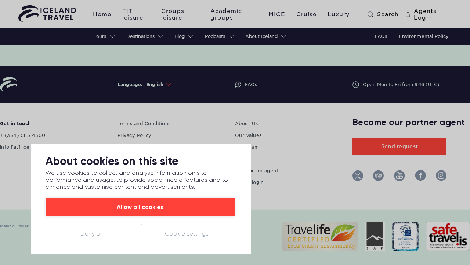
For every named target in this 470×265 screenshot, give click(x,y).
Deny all (91, 233)
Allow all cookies (140, 207)
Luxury (339, 14)
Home (102, 14)
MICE (276, 14)
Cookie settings (187, 233)
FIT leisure (132, 14)
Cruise (306, 14)
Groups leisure (172, 14)
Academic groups (226, 14)
